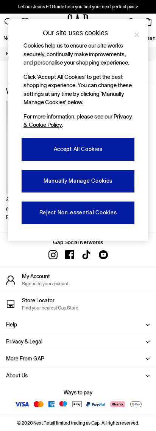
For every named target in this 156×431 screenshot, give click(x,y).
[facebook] (69, 254)
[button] (78, 324)
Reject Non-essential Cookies (78, 212)
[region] (78, 130)
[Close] (137, 34)
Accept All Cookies (78, 149)
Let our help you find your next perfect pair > (78, 6)
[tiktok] (86, 254)
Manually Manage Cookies (78, 181)
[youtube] (103, 254)
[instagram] (53, 254)
